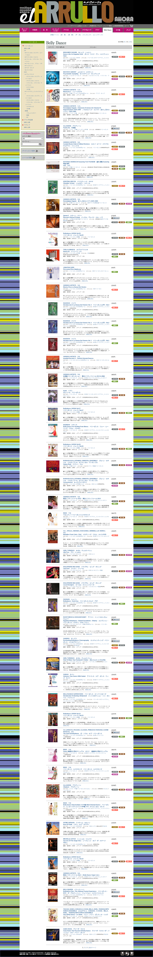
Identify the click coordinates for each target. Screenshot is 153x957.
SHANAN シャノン (70, 599)
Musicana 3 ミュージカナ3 (72, 91)
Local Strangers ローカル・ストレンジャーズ (78, 585)
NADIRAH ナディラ (70, 425)
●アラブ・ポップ (29, 67)
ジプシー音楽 (91, 466)
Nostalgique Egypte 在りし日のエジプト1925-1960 (80, 201)
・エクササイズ (29, 106)
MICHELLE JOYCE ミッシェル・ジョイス (77, 839)
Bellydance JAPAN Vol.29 (72, 233)
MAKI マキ (67, 513)
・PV (26, 117)
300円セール (81, 271)
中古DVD (80, 644)
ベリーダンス (28, 46)
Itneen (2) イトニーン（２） (72, 251)
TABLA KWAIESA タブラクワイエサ (75, 249)
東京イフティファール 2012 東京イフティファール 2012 (82, 498)
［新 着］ (63, 35)
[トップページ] (132, 955)
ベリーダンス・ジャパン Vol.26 (74, 446)
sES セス (66, 165)
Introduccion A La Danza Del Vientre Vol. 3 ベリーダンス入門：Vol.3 (86, 305)
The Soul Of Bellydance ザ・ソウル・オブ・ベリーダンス (82, 733)
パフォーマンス (92, 378)
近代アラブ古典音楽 (93, 202)
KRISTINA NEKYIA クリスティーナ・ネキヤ (78, 181)
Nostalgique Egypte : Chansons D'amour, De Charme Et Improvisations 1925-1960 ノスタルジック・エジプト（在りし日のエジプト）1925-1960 (86, 109)
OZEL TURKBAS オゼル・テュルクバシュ (77, 550)
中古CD (79, 826)
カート (127, 26)
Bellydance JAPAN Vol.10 (72, 857)
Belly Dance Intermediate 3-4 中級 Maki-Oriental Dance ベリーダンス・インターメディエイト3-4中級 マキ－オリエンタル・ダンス (86, 805)
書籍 (78, 237)
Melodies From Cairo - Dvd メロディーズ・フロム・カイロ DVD (84, 534)
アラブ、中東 (73, 113)
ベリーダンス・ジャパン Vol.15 (74, 715)
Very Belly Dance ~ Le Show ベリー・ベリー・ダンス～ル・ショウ (85, 914)
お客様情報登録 (118, 26)
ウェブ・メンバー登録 (104, 26)
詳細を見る (88, 67)
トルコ (71, 75)
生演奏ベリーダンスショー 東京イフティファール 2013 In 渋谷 (84, 376)
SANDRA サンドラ (70, 638)
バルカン (87, 788)
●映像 (26, 110)
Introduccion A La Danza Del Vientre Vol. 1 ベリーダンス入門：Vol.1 (86, 340)
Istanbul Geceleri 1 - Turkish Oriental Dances (79, 358)
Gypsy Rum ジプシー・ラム (73, 464)
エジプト (93, 826)
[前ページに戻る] (127, 955)
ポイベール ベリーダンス (72, 392)
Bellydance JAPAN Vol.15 (72, 714)
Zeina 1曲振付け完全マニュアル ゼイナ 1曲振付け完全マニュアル (85, 751)
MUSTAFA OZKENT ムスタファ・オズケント (78, 72)
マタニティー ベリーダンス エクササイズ (77, 515)
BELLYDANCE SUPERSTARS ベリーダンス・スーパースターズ (84, 694)
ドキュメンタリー (102, 378)
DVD (25, 72)
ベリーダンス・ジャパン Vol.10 (74, 859)
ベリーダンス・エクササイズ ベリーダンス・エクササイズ (82, 769)
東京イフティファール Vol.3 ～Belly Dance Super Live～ (82, 875)
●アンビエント (29, 65)
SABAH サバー (68, 674)
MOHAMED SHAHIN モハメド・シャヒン (77, 52)
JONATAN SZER (69, 267)
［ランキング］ (87, 35)
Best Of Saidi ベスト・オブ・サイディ (76, 824)
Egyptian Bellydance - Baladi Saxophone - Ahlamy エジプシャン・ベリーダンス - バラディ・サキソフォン (86, 621)
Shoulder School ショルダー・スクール (76, 183)
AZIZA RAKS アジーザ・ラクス (74, 929)
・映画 (27, 115)
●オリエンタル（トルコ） (32, 57)
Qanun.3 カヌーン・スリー (72, 215)
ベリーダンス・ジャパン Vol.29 (74, 235)
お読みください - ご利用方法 (87, 26)
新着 (25, 48)
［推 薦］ (70, 35)
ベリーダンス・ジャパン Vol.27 (74, 410)
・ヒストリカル (29, 87)
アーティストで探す (28, 151)
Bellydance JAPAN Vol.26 (72, 444)
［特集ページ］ (54, 35)
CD (25, 50)
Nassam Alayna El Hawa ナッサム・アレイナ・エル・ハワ (83, 217)
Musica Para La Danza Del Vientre (75, 287)
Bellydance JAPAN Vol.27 (72, 408)
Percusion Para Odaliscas (72, 269)
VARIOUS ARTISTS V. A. (72, 90)
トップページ (72, 26)
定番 (29, 48)
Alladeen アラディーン (71, 787)
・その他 (27, 89)
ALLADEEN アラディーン (72, 126)
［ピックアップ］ (98, 35)
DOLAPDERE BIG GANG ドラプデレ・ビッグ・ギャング (82, 567)
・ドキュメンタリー (30, 113)
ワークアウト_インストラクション (97, 430)
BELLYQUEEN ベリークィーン (73, 889)
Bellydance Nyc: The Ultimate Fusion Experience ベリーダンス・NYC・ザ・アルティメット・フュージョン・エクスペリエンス (85, 892)
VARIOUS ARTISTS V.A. (71, 142)
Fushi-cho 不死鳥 (69, 128)
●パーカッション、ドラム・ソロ (33, 63)
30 (124, 41)
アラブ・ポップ (100, 93)
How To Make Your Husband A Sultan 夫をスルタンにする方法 (84, 660)
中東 (70, 93)
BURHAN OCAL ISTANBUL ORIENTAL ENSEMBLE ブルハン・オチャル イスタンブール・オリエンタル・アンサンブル (86, 461)
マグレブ (27, 125)
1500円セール (84, 93)
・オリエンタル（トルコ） (32, 80)
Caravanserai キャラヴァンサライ (75, 482)
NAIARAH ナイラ (69, 303)
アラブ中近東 (28, 120)
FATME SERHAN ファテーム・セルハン (76, 822)
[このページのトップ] (122, 955)
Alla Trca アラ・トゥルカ (72, 552)
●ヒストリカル (29, 70)
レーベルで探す (27, 157)
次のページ (92, 947)
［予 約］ (78, 35)
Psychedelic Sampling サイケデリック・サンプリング (81, 74)
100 (130, 41)
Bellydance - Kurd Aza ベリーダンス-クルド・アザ (80, 601)
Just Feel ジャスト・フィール (73, 568)
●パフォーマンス (29, 74)
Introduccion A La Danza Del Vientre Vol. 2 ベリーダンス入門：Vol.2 (86, 323)
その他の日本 (73, 219)
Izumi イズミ (68, 391)
